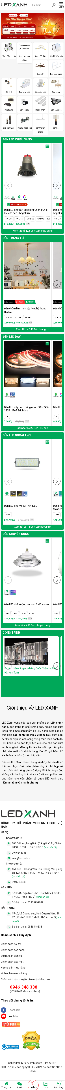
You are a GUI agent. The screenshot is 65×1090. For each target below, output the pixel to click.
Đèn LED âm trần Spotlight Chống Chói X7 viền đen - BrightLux (25, 211)
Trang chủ (6, 1087)
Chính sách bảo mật (12, 961)
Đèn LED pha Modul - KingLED (20, 505)
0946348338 (19, 852)
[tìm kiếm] (54, 5)
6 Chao (18, 317)
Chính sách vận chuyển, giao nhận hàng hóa (25, 979)
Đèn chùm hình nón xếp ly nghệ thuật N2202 (25, 310)
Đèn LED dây (12, 336)
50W (7, 613)
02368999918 (36, 902)
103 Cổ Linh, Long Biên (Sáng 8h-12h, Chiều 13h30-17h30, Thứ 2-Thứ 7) (36, 845)
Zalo (45, 1087)
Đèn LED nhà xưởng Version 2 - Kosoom (26, 604)
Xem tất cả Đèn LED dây (32, 428)
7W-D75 (40, 219)
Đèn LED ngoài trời (17, 435)
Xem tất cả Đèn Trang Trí (32, 329)
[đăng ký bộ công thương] (10, 1048)
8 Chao (28, 317)
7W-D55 (19, 219)
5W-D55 (8, 219)
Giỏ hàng (58, 1085)
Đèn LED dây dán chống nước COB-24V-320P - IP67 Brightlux (26, 409)
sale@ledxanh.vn (21, 858)
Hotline (33, 1087)
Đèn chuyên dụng (16, 534)
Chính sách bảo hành (13, 949)
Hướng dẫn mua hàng (13, 967)
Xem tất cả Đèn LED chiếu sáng (33, 230)
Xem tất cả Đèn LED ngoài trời (32, 526)
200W (31, 613)
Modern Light (40, 1062)
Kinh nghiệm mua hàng (14, 973)
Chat (19, 1087)
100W (56, 515)
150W (23, 613)
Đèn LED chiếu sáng (17, 139)
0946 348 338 (23, 987)
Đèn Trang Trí (13, 238)
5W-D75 (57, 219)
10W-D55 (30, 219)
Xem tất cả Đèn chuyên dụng (32, 625)
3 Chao (8, 317)
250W (7, 515)
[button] (58, 26)
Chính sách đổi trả (11, 943)
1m (6, 416)
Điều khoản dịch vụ (11, 955)
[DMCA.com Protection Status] (31, 1041)
